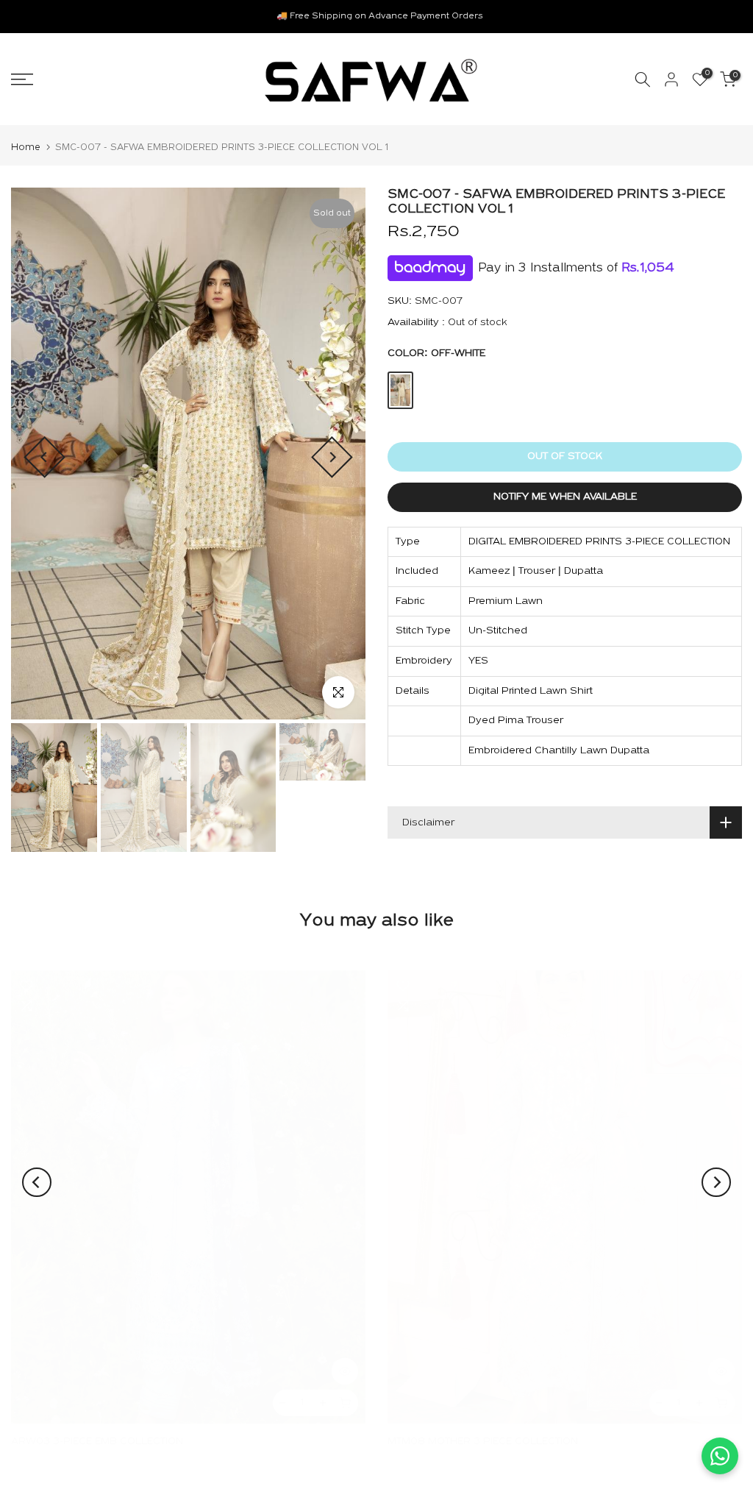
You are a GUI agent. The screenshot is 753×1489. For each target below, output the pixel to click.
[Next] (332, 457)
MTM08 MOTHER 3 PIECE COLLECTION (483, 1441)
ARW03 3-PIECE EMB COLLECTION (97, 1441)
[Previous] (44, 457)
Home (25, 147)
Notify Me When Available (565, 496)
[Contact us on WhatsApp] (720, 1456)
